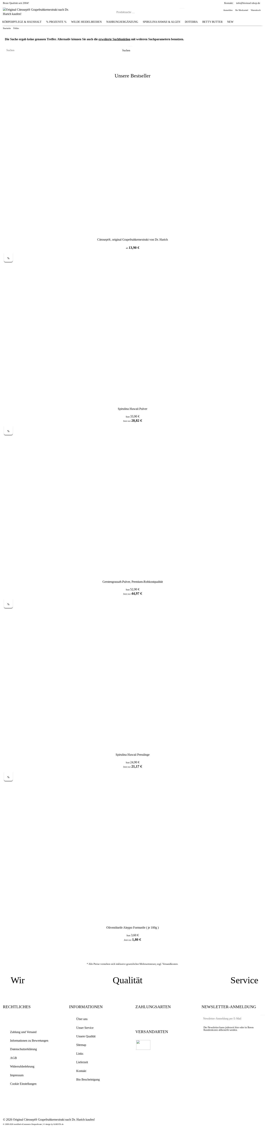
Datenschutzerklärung (23, 1049)
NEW (230, 21)
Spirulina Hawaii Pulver (132, 408)
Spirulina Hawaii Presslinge (133, 754)
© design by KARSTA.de (53, 1124)
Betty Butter (212, 21)
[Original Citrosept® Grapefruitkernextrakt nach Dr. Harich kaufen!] (38, 11)
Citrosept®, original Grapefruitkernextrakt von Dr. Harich (132, 239)
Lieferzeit (82, 1062)
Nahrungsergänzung (122, 21)
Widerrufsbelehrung (22, 1066)
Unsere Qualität (85, 1036)
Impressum (16, 1075)
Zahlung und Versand (23, 1032)
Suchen (125, 50)
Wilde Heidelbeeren (86, 21)
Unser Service (85, 1027)
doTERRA (191, 21)
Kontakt (81, 1071)
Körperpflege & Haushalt (22, 21)
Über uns (81, 1019)
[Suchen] (182, 12)
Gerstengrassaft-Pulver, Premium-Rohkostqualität (132, 581)
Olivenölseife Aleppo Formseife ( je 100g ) (132, 927)
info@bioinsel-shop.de (248, 3)
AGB (13, 1058)
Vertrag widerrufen (27, 1019)
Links (79, 1053)
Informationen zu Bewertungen (29, 1040)
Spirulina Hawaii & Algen (161, 21)
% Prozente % (56, 21)
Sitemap (81, 1044)
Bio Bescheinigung (88, 1079)
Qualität (127, 980)
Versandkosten (170, 963)
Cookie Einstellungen (23, 1083)
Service (244, 980)
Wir (18, 980)
